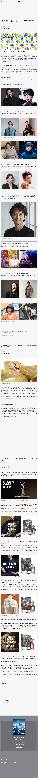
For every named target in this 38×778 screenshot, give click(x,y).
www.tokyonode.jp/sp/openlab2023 (8, 335)
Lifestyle (4, 462)
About (17, 754)
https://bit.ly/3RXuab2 (6, 702)
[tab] (1, 1)
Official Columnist (11, 754)
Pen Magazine (3, 754)
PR (1, 462)
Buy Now (18, 747)
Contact (20, 754)
